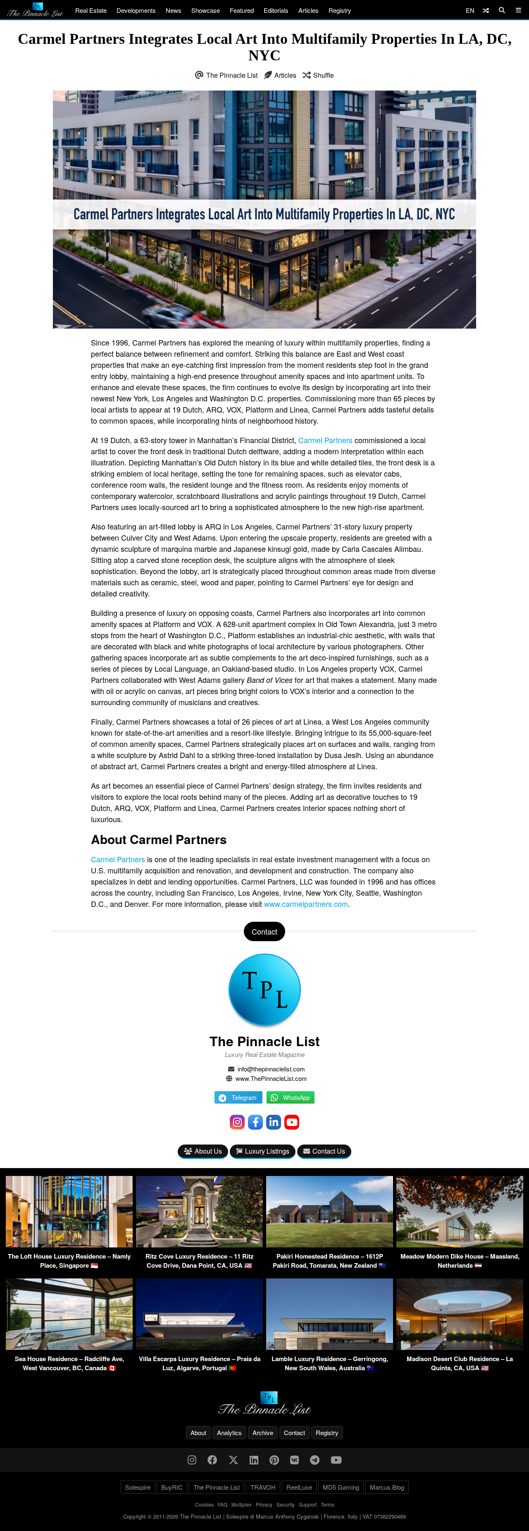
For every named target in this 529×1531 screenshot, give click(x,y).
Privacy (264, 1504)
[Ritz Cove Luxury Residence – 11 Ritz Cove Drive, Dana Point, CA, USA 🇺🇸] (199, 1244)
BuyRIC (172, 1487)
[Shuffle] (486, 10)
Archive (263, 1432)
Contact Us (328, 1151)
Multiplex (241, 1504)
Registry (340, 10)
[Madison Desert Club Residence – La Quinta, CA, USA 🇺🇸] (459, 1347)
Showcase (205, 10)
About (198, 1432)
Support (308, 1504)
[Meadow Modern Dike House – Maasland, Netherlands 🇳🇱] (459, 1244)
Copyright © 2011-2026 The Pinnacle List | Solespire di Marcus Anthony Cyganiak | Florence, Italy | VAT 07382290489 (264, 1516)
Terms (327, 1504)
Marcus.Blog (387, 1487)
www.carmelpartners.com (306, 903)
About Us (208, 1151)
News (173, 10)
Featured (242, 10)
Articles (308, 10)
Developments (136, 10)
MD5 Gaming (341, 1487)
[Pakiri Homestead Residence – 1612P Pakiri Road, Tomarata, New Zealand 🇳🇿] (329, 1244)
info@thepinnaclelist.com (271, 1068)
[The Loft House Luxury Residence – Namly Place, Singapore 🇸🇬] (69, 1244)
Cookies (204, 1504)
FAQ (222, 1504)
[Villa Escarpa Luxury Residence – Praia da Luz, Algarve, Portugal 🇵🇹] (199, 1347)
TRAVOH (263, 1487)
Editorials (276, 10)
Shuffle (323, 75)
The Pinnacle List (231, 75)
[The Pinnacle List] (264, 1403)
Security (285, 1504)
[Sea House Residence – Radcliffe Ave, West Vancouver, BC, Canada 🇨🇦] (69, 1347)
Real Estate (91, 10)
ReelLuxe (299, 1487)
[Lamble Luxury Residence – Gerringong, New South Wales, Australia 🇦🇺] (329, 1347)
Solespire (137, 1487)
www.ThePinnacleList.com (271, 1078)
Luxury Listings (267, 1151)
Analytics (229, 1432)
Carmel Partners (325, 439)
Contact (294, 1432)
